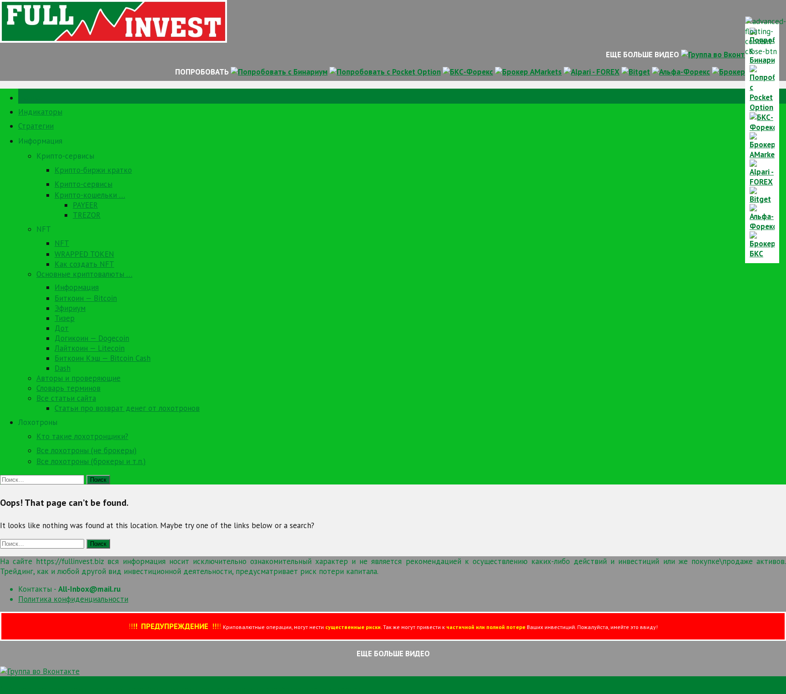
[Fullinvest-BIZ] (113, 40)
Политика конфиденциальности (73, 599)
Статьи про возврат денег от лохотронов (127, 408)
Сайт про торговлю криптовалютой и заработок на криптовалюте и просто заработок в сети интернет (181, 689)
